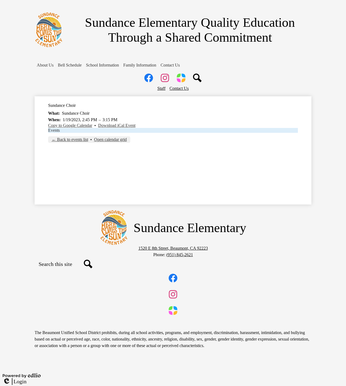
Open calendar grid (110, 139)
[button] (45, 65)
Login (14, 381)
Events (54, 130)
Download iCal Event (116, 125)
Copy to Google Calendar (70, 125)
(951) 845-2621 (179, 254)
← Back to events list (70, 139)
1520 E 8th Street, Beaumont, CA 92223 (173, 248)
